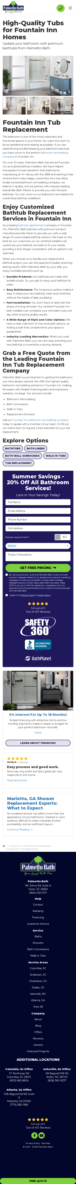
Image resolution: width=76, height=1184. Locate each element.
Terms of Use (27, 595)
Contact (38, 904)
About (38, 1019)
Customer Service (38, 923)
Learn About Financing (38, 743)
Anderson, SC (38, 974)
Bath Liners (36, 448)
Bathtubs (13, 448)
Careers (38, 1045)
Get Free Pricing (36, 568)
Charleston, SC (38, 981)
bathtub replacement (31, 225)
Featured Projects (38, 1051)
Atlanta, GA (38, 1000)
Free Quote (38, 1181)
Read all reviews (17, 780)
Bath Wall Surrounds (22, 455)
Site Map (45, 1143)
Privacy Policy (44, 595)
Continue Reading (18, 829)
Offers (38, 1032)
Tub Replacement (18, 463)
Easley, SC (38, 987)
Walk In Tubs (56, 455)
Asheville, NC (38, 993)
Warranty (38, 911)
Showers (38, 942)
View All (38, 1006)
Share (38, 732)
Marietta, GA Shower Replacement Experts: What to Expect (32, 803)
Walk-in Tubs (38, 955)
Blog (38, 1025)
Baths (38, 936)
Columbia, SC (38, 968)
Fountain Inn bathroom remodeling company (40, 420)
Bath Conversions (38, 949)
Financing (38, 917)
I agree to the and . (30, 595)
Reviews (38, 1038)
